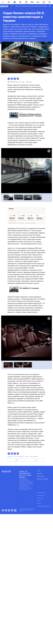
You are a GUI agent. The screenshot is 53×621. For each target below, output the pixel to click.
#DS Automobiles (19, 456)
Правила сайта (40, 498)
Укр (50, 6)
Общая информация (41, 492)
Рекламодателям (40, 495)
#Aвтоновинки (34, 456)
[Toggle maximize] (49, 151)
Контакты (39, 503)
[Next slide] (49, 171)
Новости (17, 6)
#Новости (10, 456)
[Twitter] (6, 510)
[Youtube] (9, 510)
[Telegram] (12, 510)
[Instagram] (15, 510)
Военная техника (30, 6)
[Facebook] (3, 510)
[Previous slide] (4, 171)
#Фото (26, 456)
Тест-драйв (22, 6)
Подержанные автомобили (40, 6)
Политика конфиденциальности (43, 506)
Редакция (39, 500)
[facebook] (12, 79)
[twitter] (15, 79)
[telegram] (9, 79)
